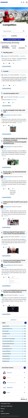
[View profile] (2, 56)
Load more (13, 319)
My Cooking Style (6, 358)
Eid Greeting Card (6, 333)
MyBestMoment (6, 361)
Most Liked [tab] (13, 46)
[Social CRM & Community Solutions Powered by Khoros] (24, 399)
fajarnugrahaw (7, 146)
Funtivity (4, 336)
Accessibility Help (5, 403)
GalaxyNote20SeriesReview (8, 343)
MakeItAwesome (6, 356)
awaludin (6, 236)
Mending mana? (8, 52)
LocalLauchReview (6, 227)
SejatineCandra (7, 176)
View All (14, 367)
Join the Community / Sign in (14, 39)
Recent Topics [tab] (5, 46)
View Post (18, 60)
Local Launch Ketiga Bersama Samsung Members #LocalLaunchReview (14, 291)
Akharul (6, 56)
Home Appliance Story (7, 348)
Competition (22, 56)
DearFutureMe (5, 331)
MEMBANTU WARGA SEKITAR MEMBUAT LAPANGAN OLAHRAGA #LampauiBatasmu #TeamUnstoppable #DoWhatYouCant (15, 141)
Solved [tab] (14, 48)
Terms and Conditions (6, 406)
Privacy (3, 408)
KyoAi (5, 97)
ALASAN (5, 71)
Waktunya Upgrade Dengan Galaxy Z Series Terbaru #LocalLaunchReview (14, 232)
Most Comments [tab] (6, 48)
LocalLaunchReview (6, 66)
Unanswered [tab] (21, 48)
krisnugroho (7, 206)
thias (5, 295)
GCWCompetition (6, 346)
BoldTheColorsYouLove (7, 328)
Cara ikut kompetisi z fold (10, 93)
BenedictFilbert (8, 265)
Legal (2, 411)
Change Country (5, 413)
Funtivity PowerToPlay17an (8, 341)
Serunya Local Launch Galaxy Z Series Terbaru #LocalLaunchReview (14, 261)
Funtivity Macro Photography (9, 338)
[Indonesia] (4, 2)
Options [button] (23, 36)
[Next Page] (25, 323)
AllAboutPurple (6, 326)
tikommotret (7, 115)
